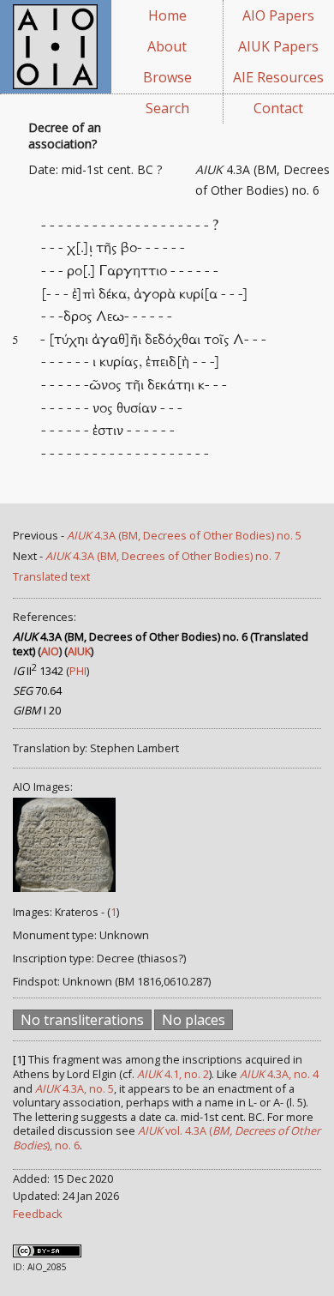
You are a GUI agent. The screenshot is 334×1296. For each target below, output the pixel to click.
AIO (50, 651)
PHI (77, 670)
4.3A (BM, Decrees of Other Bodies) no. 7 (162, 556)
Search (167, 108)
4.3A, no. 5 (74, 1088)
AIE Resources (278, 77)
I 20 (37, 710)
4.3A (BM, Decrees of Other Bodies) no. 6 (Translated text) (160, 644)
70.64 (37, 690)
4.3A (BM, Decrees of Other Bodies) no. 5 (184, 535)
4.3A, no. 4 (279, 1074)
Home (167, 15)
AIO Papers (278, 15)
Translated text (51, 576)
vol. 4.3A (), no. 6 (166, 1138)
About (167, 46)
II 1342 (38, 670)
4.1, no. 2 (173, 1074)
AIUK (79, 651)
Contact (278, 108)
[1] (19, 1059)
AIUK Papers (278, 46)
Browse (167, 77)
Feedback (38, 1213)
